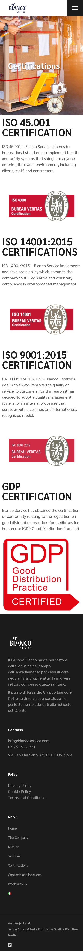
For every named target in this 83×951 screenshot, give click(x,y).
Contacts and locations (25, 874)
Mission (13, 846)
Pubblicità (45, 929)
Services (14, 856)
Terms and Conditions (26, 797)
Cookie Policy (19, 791)
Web (68, 929)
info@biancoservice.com (29, 740)
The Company (18, 837)
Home (12, 828)
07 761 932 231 (21, 746)
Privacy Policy (19, 785)
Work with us (17, 884)
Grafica (59, 929)
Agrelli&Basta (27, 929)
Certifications (18, 865)
